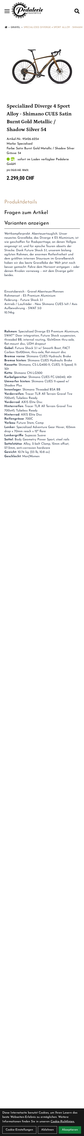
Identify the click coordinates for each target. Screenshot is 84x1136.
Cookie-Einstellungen (19, 1129)
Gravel (15, 27)
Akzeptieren (70, 1129)
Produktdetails (20, 202)
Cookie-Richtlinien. (63, 1121)
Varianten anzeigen (26, 223)
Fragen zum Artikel (26, 212)
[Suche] (77, 11)
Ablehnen (47, 1129)
